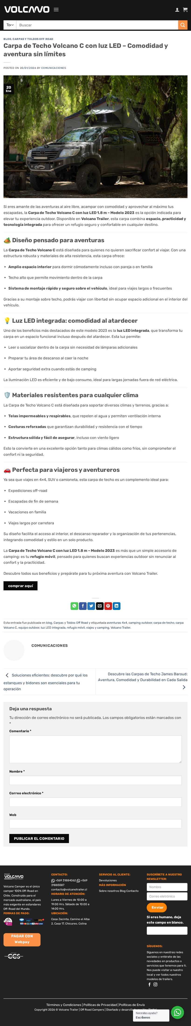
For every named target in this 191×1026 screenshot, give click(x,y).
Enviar (158, 907)
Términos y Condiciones (63, 1005)
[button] (56, 9)
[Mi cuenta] (177, 9)
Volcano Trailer (120, 627)
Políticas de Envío (132, 1005)
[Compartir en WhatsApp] (74, 606)
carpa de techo (163, 622)
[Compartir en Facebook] (83, 606)
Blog (123, 891)
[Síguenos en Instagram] (155, 985)
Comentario (20, 731)
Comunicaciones (53, 68)
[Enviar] (183, 24)
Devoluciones (108, 880)
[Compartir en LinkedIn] (116, 606)
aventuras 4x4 (117, 622)
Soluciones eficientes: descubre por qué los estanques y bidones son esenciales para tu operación (45, 682)
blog (7, 39)
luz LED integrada (53, 627)
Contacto (132, 891)
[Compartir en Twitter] (91, 606)
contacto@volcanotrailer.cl (69, 889)
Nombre (17, 772)
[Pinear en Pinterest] (108, 606)
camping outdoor (140, 622)
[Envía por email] (100, 606)
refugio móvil (76, 627)
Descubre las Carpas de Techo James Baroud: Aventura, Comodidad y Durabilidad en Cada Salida (143, 677)
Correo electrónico (26, 793)
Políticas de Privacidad (100, 1005)
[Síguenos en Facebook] (149, 985)
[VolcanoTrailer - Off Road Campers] (26, 9)
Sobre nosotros (109, 891)
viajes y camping (97, 627)
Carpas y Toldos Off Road (33, 39)
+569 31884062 (65, 880)
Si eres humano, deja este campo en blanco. (165, 919)
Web (12, 815)
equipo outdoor (28, 627)
